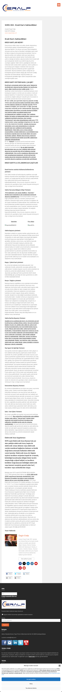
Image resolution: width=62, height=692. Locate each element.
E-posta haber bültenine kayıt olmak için (12, 611)
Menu (58, 4)
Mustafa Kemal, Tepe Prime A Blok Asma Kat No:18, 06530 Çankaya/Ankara (25, 634)
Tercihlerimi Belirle (31, 688)
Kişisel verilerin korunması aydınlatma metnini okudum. (18, 614)
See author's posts (26, 559)
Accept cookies (31, 679)
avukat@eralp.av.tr (11, 637)
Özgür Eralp (24, 535)
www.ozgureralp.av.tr (11, 33)
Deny (31, 683)
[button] (59, 665)
